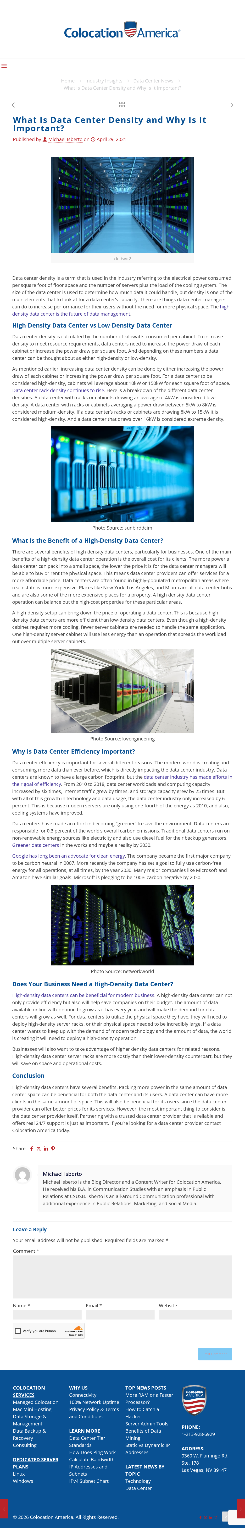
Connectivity (82, 1395)
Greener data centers (35, 845)
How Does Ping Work (92, 1452)
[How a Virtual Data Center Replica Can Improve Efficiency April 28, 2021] (4, 1508)
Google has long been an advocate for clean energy (68, 856)
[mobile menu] (4, 65)
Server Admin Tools (146, 1423)
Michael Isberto (65, 139)
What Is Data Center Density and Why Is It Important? (122, 88)
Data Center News (153, 80)
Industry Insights (103, 80)
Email (94, 1305)
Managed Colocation (35, 1402)
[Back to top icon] (227, 1517)
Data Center (138, 1488)
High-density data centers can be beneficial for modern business (83, 995)
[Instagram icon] (215, 1517)
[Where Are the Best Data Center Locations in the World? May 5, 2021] (241, 1508)
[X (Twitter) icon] (205, 1517)
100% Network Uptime (94, 1402)
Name (21, 1305)
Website (168, 1305)
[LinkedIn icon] (210, 1517)
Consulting (25, 1445)
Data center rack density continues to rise (58, 390)
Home (68, 80)
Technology (138, 1481)
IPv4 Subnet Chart (89, 1481)
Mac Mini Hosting (32, 1409)
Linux (19, 1474)
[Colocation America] (122, 29)
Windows (23, 1481)
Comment (26, 1251)
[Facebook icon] (200, 1517)
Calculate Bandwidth (92, 1459)
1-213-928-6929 (198, 1434)
